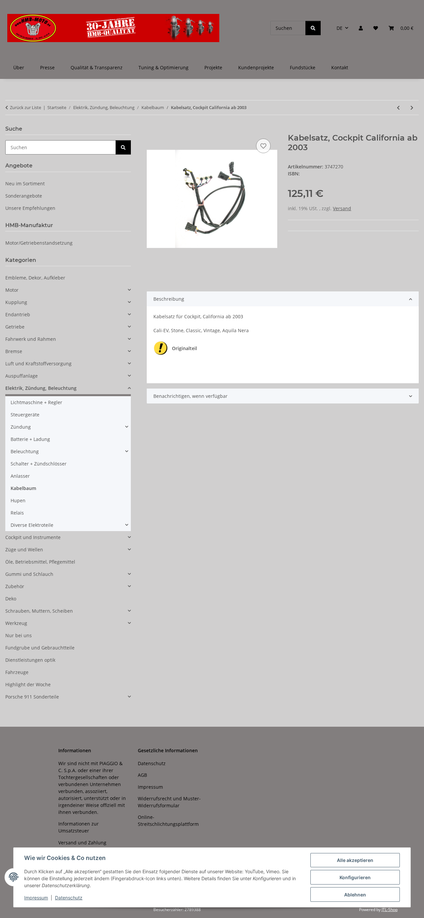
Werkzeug (16, 623)
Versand (342, 208)
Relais (17, 513)
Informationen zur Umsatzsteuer (78, 827)
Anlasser (20, 476)
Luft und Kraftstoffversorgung (38, 363)
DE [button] (340, 28)
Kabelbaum (23, 488)
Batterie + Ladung (30, 439)
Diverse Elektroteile (32, 525)
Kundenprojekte (256, 67)
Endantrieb (17, 314)
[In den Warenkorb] (152, 129)
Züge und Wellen (24, 549)
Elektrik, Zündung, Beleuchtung (41, 388)
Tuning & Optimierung (163, 67)
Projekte (213, 67)
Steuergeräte (25, 414)
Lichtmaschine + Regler (36, 402)
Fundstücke (302, 67)
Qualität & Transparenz (97, 67)
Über (18, 67)
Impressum (36, 897)
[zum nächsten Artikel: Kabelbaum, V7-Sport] (412, 107)
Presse (47, 67)
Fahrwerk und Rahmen (30, 339)
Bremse (13, 351)
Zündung (21, 427)
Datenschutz (68, 897)
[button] (360, 28)
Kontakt (339, 67)
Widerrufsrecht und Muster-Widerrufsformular (169, 802)
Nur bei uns (18, 635)
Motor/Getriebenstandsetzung (39, 243)
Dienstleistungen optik (30, 660)
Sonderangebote (23, 196)
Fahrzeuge (16, 672)
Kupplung (16, 302)
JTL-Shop (390, 909)
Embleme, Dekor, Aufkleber (35, 278)
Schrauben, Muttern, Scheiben (39, 611)
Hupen (18, 500)
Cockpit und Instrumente (33, 537)
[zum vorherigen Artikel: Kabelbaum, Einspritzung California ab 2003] (398, 107)
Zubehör (14, 586)
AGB (142, 775)
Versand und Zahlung (82, 842)
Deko (10, 598)
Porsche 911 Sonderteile (32, 697)
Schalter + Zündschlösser (39, 463)
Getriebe (15, 327)
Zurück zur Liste (25, 107)
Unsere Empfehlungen (30, 208)
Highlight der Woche (28, 684)
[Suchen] (313, 28)
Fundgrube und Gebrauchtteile (40, 647)
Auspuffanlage (21, 376)
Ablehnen (355, 894)
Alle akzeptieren (355, 860)
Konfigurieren (355, 877)
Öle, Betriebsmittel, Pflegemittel (40, 562)
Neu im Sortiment (25, 183)
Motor (12, 290)
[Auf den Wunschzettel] (263, 146)
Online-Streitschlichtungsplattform (168, 820)
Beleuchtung (25, 451)
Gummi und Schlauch (29, 574)
